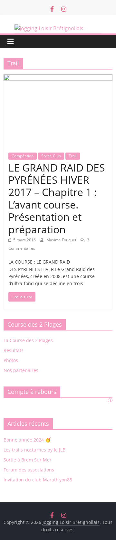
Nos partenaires (21, 370)
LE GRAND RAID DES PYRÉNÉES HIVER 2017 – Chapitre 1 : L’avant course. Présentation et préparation (56, 198)
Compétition (23, 156)
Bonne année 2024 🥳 (27, 440)
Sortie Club (51, 156)
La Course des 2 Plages (28, 340)
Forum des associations (29, 470)
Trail (73, 156)
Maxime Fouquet (61, 240)
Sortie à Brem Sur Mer (28, 460)
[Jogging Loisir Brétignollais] (58, 28)
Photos (11, 360)
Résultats (14, 350)
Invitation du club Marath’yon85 (38, 480)
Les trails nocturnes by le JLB (34, 450)
